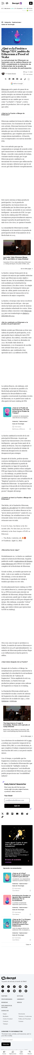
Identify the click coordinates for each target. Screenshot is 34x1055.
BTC (2, 8)
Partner (4, 996)
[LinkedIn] (20, 986)
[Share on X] (6, 79)
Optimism (4, 701)
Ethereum (5, 89)
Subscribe (6, 1044)
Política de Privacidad (24, 1019)
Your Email (8, 796)
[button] (17, 247)
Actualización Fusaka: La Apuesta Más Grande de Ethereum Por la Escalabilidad (21, 898)
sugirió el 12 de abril (8, 508)
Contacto (5, 1021)
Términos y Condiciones (25, 1016)
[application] (17, 247)
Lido (3, 607)
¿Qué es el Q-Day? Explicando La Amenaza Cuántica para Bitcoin (21, 875)
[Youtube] (14, 991)
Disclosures (21, 1014)
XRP (28, 8)
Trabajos (5, 1024)
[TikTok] (8, 991)
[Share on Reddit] (21, 79)
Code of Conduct (8, 1019)
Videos (19, 1002)
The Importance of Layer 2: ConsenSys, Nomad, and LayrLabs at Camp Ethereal (16, 724)
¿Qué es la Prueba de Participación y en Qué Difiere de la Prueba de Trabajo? (20, 410)
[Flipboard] (20, 991)
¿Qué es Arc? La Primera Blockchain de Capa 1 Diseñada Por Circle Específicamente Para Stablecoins (21, 923)
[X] (2, 986)
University (20, 999)
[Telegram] (26, 991)
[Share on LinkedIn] (9, 79)
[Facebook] (26, 986)
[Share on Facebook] (17, 79)
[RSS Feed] (2, 991)
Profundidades (6, 999)
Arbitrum (13, 701)
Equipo (5, 1014)
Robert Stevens (12, 73)
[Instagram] (8, 986)
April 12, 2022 (17, 540)
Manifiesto (5, 1016)
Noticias (20, 996)
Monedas (4, 1002)
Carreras (20, 1021)
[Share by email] (13, 79)
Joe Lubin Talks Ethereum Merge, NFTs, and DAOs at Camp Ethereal (15, 258)
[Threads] (14, 986)
